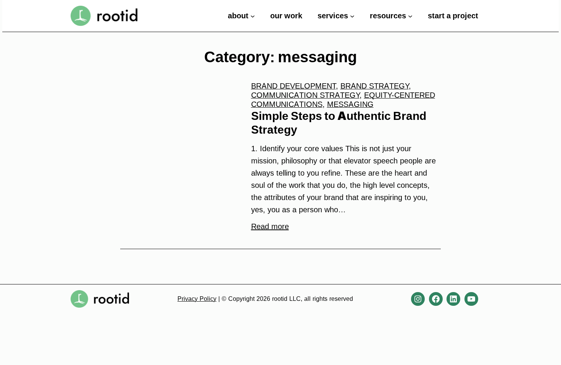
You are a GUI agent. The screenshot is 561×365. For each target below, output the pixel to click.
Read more (270, 226)
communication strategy (305, 95)
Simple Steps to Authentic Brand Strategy (338, 122)
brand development (293, 85)
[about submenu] (252, 15)
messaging (350, 104)
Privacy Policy (196, 298)
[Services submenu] (352, 15)
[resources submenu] (410, 15)
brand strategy (374, 85)
